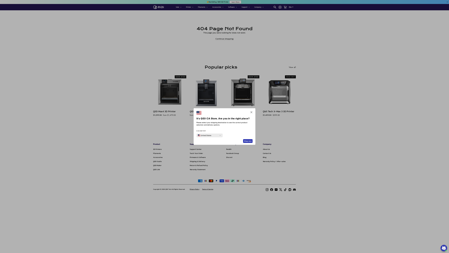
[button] (251, 112)
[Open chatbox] (444, 248)
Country (201, 131)
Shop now (248, 141)
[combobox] (204, 135)
